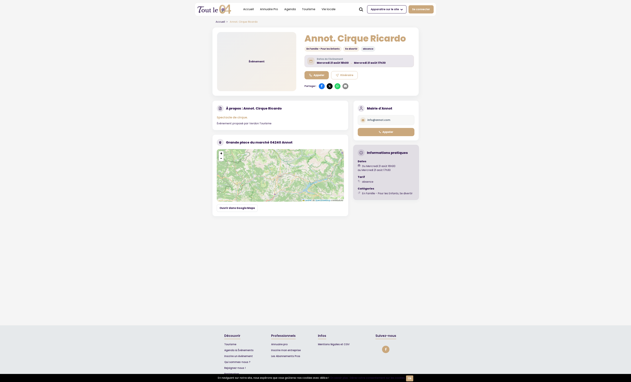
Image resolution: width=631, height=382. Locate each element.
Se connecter (421, 9)
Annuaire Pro (269, 9)
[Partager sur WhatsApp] (337, 86)
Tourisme (308, 9)
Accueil (248, 9)
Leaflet (307, 200)
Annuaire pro (279, 344)
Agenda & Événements (239, 350)
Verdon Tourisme (260, 123)
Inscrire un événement (238, 356)
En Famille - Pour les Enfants (323, 48)
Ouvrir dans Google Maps (237, 208)
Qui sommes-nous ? (237, 362)
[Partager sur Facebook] (322, 86)
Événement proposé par (233, 123)
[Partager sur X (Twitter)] (330, 86)
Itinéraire (346, 75)
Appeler (319, 75)
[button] (221, 153)
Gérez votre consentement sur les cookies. (377, 378)
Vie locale (329, 9)
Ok (409, 378)
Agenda (290, 9)
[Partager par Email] (345, 86)
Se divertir (351, 48)
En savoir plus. (339, 378)
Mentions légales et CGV (334, 344)
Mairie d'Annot (379, 108)
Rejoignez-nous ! (235, 368)
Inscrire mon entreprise (286, 350)
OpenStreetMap (322, 200)
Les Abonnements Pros (285, 356)
